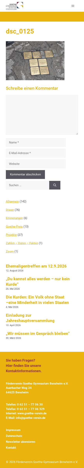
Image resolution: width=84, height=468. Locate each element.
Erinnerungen (14, 218)
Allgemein (12, 201)
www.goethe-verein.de (31, 413)
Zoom (10, 251)
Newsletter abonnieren (20, 442)
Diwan (10, 210)
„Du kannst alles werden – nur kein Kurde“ (38, 282)
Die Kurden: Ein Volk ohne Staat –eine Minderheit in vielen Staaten (37, 300)
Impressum (13, 430)
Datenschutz (14, 436)
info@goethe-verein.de (30, 418)
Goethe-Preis (14, 226)
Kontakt (11, 447)
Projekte (11, 235)
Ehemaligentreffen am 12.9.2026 (36, 266)
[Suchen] (54, 185)
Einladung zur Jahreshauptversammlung (30, 318)
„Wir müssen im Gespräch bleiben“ (38, 333)
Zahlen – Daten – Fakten (22, 243)
